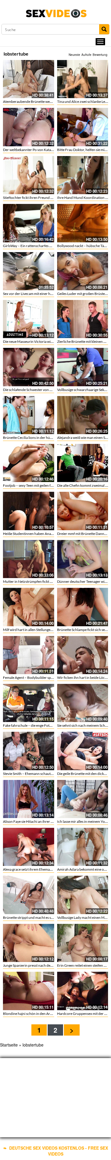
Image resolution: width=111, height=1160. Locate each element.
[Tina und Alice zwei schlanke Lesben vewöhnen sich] (82, 79)
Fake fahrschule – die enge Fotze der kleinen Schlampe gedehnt (51, 725)
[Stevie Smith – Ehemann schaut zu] (28, 751)
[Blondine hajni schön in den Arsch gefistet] (28, 991)
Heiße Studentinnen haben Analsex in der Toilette (40, 533)
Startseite (9, 1045)
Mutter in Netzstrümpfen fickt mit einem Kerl (37, 581)
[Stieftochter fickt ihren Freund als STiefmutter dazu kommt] (28, 175)
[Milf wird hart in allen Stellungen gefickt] (28, 607)
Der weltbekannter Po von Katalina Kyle (33, 149)
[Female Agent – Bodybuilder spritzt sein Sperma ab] (28, 655)
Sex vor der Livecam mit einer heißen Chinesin (38, 293)
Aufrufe (86, 55)
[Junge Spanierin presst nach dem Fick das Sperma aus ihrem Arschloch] (28, 943)
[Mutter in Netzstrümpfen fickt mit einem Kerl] (28, 559)
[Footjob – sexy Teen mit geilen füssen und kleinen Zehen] (28, 463)
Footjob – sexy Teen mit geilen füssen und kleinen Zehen (46, 485)
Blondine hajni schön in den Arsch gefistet (35, 1013)
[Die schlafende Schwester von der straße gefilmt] (28, 367)
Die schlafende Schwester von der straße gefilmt (39, 389)
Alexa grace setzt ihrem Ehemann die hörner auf (39, 869)
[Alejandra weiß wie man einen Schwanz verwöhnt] (82, 415)
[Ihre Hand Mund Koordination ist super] (82, 175)
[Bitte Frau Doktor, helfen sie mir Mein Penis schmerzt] (82, 127)
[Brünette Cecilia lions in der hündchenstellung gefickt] (28, 415)
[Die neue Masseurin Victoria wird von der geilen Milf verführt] (28, 319)
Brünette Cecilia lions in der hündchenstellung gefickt (44, 437)
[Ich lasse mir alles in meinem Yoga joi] (82, 799)
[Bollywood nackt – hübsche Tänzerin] (82, 223)
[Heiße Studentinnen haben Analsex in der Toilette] (28, 511)
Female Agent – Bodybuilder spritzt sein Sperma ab (42, 677)
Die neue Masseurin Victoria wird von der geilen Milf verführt (50, 341)
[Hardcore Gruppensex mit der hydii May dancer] (82, 991)
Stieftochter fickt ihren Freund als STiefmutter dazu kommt (48, 197)
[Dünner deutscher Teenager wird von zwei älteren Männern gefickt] (82, 559)
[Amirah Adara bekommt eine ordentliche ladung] (82, 847)
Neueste (74, 55)
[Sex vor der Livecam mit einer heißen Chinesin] (28, 271)
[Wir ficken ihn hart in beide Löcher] (82, 655)
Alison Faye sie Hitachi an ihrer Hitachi (32, 821)
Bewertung (100, 55)
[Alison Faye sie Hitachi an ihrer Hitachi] (28, 799)
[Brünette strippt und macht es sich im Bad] (28, 895)
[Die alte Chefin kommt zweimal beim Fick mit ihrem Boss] (82, 463)
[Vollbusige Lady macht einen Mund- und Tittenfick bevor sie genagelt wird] (82, 895)
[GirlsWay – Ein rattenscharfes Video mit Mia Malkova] (28, 223)
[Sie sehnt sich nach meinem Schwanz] (82, 703)
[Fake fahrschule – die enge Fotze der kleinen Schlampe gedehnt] (28, 703)
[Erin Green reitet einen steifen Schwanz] (82, 943)
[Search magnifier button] (104, 29)
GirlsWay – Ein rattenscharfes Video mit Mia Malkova (43, 246)
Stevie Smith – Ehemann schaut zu (29, 773)
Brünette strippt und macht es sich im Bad (35, 917)
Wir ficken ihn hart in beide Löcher (83, 677)
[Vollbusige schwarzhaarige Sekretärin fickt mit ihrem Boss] (82, 367)
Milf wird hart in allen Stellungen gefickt (33, 629)
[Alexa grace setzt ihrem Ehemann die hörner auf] (28, 847)
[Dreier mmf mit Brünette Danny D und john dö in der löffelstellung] (82, 511)
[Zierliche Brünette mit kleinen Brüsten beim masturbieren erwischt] (82, 319)
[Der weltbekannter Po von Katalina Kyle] (28, 127)
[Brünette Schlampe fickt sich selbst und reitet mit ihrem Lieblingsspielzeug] (82, 607)
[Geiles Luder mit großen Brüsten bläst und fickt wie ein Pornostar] (82, 271)
